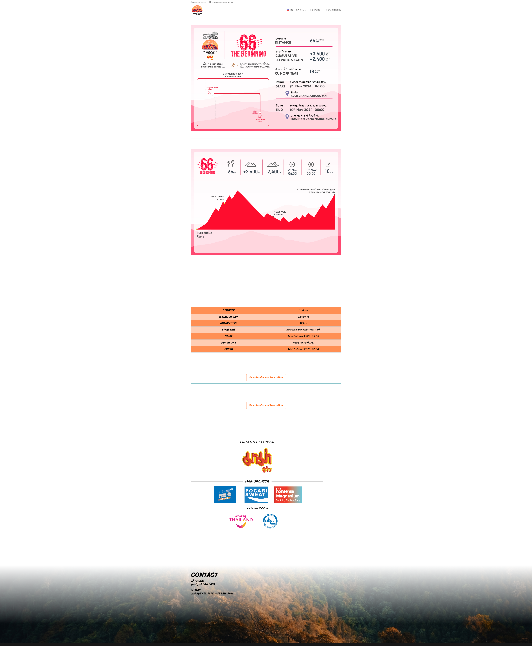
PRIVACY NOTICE (333, 10)
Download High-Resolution (266, 377)
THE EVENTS (315, 10)
